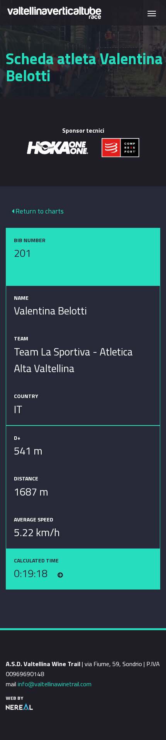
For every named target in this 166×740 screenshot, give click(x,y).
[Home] (54, 12)
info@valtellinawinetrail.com (54, 684)
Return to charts (39, 211)
